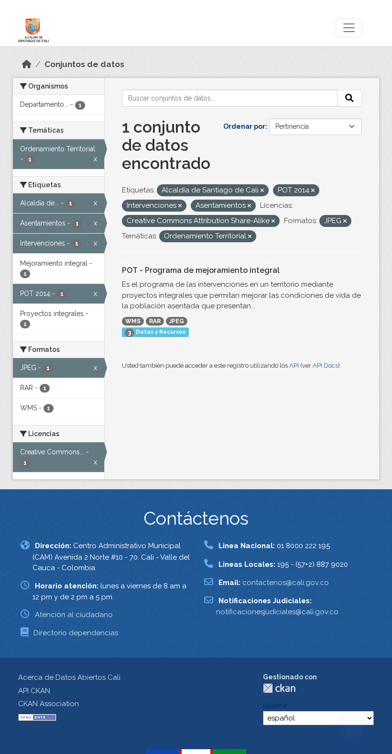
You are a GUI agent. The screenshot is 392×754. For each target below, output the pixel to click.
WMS (133, 321)
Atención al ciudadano (74, 614)
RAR (155, 321)
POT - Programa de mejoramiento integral (201, 270)
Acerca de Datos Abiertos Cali (69, 677)
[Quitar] (262, 191)
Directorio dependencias (75, 633)
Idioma (275, 705)
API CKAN (34, 690)
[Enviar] (349, 98)
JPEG (176, 321)
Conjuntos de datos (84, 64)
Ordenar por (244, 126)
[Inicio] (27, 64)
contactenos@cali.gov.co (285, 582)
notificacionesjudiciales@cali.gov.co (277, 612)
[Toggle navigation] (349, 27)
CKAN (279, 688)
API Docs (325, 365)
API (294, 365)
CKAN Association (48, 703)
